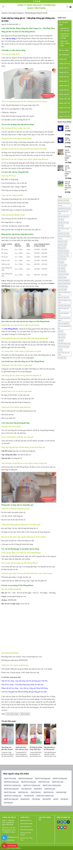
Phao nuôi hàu (62, 259)
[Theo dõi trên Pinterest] (39, 1)
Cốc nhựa (60, 219)
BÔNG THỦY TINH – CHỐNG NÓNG (65, 44)
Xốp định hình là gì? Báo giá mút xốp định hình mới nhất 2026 (50, 748)
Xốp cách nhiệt (62, 289)
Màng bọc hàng (62, 241)
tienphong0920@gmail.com (16, 596)
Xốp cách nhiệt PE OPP (64, 305)
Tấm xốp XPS (61, 271)
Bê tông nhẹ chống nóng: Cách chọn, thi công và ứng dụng (36, 748)
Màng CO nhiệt (62, 245)
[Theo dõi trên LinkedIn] (61, 827)
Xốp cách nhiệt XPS (63, 323)
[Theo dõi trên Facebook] (33, 1)
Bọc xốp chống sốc (63, 216)
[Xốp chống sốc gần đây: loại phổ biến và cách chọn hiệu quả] (7, 734)
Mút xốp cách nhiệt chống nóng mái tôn (63, 255)
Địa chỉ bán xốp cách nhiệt (64, 353)
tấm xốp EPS (61, 268)
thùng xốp (61, 262)
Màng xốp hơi (62, 248)
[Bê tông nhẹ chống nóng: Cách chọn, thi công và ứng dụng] (36, 734)
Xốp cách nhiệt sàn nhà (63, 309)
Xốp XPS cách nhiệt (63, 346)
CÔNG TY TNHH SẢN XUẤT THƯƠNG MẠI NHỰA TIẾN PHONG (36, 6)
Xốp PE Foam (61, 334)
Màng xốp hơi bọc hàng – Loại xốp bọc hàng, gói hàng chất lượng (24, 688)
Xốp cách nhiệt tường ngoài (64, 319)
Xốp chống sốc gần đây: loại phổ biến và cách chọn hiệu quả (7, 748)
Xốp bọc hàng (25, 714)
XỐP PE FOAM (64, 50)
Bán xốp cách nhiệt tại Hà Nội (64, 204)
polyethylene (5, 60)
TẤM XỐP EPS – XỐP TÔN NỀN (65, 29)
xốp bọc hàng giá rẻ (28, 537)
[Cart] (70, 7)
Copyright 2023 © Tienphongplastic (11, 848)
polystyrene (19, 60)
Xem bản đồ (25, 604)
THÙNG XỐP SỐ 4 (65, 116)
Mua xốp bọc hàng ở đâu (63, 229)
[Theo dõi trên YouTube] (65, 827)
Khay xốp (60, 225)
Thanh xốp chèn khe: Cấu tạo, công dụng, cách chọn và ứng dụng (22, 748)
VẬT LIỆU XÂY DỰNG (63, 23)
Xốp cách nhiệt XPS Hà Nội (64, 327)
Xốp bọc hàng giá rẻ (63, 280)
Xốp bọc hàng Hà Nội (64, 283)
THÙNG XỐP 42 (64, 86)
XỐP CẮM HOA (64, 55)
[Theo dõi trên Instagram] (35, 1)
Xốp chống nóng (62, 286)
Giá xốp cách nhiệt (63, 222)
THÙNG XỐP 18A (64, 99)
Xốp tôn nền (61, 337)
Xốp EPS (60, 331)
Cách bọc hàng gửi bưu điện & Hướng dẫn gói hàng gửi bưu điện (24, 692)
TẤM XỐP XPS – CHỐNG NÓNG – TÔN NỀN (65, 36)
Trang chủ (4, 13)
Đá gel (60, 350)
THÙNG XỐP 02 (64, 68)
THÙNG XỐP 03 (64, 72)
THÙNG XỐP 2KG (64, 64)
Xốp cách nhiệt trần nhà (63, 314)
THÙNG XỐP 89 (64, 94)
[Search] (67, 7)
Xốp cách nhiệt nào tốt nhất (64, 301)
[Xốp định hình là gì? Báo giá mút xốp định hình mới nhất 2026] (50, 734)
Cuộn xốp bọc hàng (12, 714)
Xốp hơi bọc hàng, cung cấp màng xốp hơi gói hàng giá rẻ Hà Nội (24, 681)
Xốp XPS (60, 340)
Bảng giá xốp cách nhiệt (63, 212)
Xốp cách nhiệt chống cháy (64, 293)
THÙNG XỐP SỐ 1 (65, 112)
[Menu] (3, 6)
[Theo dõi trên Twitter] (65, 822)
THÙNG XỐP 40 (64, 81)
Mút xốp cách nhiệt (63, 251)
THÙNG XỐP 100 (64, 103)
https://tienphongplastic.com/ (32, 657)
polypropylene (35, 60)
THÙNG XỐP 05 (64, 77)
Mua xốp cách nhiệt (63, 233)
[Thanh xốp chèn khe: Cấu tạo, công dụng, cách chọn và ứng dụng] (22, 734)
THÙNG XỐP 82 (64, 90)
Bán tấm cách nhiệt (63, 200)
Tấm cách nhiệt (62, 265)
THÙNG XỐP (63, 59)
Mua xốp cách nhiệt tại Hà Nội (64, 237)
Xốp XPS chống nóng (64, 343)
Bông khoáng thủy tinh (64, 208)
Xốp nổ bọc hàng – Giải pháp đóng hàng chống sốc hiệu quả (22, 684)
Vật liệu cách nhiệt (63, 274)
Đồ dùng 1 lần (62, 358)
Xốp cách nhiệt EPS (63, 297)
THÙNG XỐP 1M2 (64, 108)
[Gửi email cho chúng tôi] (37, 1)
